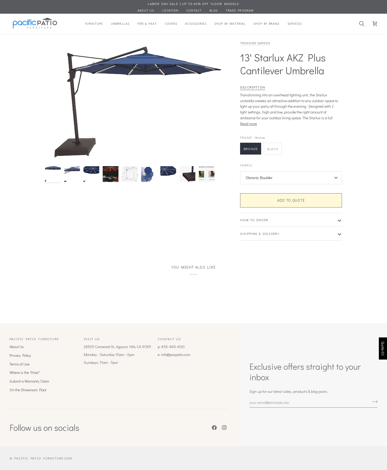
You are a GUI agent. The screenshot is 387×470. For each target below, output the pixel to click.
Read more (248, 123)
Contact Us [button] (169, 339)
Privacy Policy (20, 355)
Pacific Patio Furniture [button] (34, 339)
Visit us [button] (92, 339)
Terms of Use (19, 364)
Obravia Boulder (259, 177)
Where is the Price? (24, 372)
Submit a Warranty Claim (29, 381)
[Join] (373, 402)
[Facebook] (214, 427)
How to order (254, 219)
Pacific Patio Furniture (38, 458)
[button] (94, 24)
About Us (16, 346)
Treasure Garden (255, 43)
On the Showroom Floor (28, 389)
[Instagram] (224, 427)
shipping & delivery (259, 233)
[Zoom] (138, 102)
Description (252, 87)
